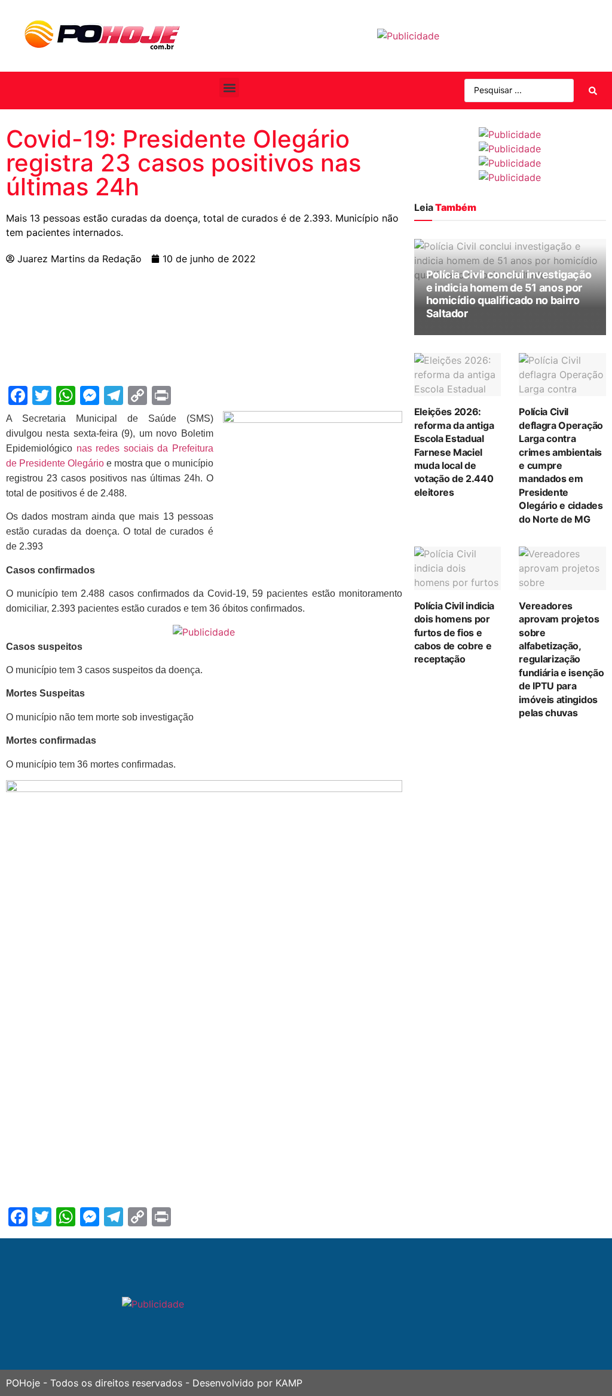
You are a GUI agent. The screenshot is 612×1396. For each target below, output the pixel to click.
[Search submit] (593, 91)
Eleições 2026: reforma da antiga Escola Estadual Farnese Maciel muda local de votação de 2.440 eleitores (454, 452)
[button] (229, 87)
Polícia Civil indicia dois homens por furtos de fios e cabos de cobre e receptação (454, 632)
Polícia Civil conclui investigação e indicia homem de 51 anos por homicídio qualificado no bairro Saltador (509, 294)
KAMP (289, 1383)
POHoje (23, 1383)
